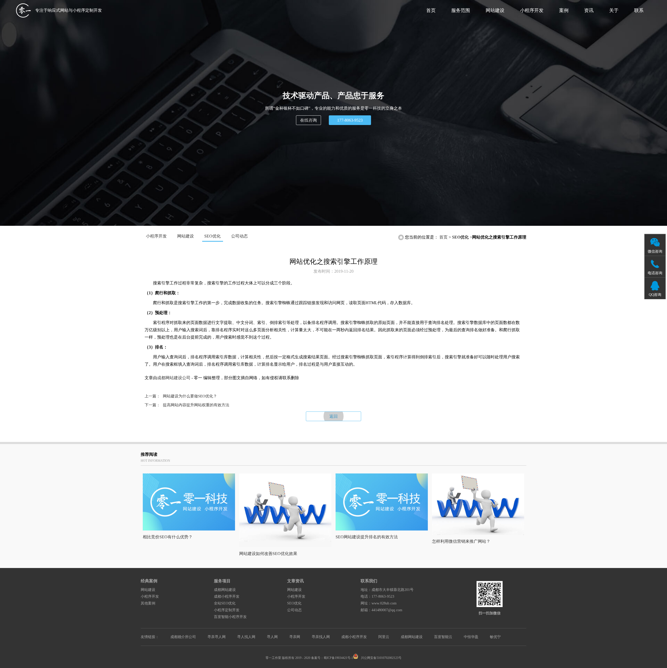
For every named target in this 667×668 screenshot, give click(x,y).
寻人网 (272, 637)
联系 (639, 10)
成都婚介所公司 (183, 637)
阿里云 (383, 637)
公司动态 (239, 236)
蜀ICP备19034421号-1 (338, 658)
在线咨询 (308, 120)
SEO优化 (212, 236)
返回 (333, 416)
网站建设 (495, 10)
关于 (614, 10)
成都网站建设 (225, 590)
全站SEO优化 (225, 603)
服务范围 (460, 10)
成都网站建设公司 (173, 378)
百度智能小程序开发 (230, 617)
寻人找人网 (246, 637)
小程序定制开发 (226, 610)
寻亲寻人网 (216, 637)
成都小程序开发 (226, 596)
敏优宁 (495, 637)
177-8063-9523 (350, 120)
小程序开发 (532, 10)
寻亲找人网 (321, 637)
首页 (431, 10)
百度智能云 (443, 637)
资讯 (589, 10)
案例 (564, 10)
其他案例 (148, 603)
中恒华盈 (471, 637)
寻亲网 (294, 637)
